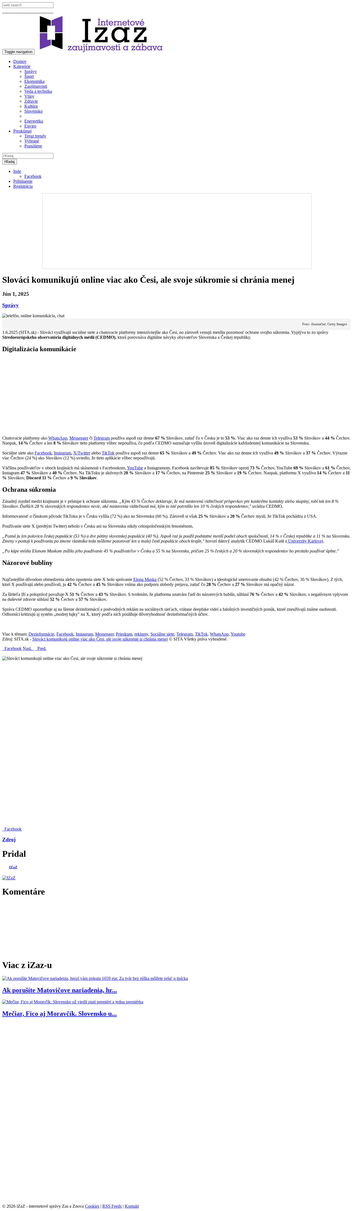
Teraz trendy (35, 136)
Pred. (40, 648)
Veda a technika (38, 91)
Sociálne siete (162, 634)
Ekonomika (34, 81)
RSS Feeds (112, 1206)
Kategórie (21, 66)
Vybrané (31, 141)
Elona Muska (145, 579)
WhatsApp (57, 438)
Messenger (78, 438)
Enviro (30, 126)
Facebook (32, 176)
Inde (17, 171)
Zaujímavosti (35, 86)
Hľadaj (9, 162)
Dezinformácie (41, 634)
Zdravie (31, 101)
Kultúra (31, 106)
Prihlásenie (22, 181)
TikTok (108, 453)
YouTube (135, 468)
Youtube (238, 634)
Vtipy (29, 96)
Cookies (92, 1206)
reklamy (141, 634)
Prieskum (124, 634)
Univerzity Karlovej (305, 541)
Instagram (62, 453)
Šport (29, 76)
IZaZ (13, 867)
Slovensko (33, 111)
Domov (20, 61)
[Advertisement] (177, 228)
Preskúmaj (22, 131)
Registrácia (23, 186)
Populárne (33, 146)
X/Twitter (81, 453)
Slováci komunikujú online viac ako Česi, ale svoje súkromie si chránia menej (100, 639)
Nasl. (28, 648)
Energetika (33, 121)
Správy (30, 71)
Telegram (101, 438)
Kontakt (132, 1206)
